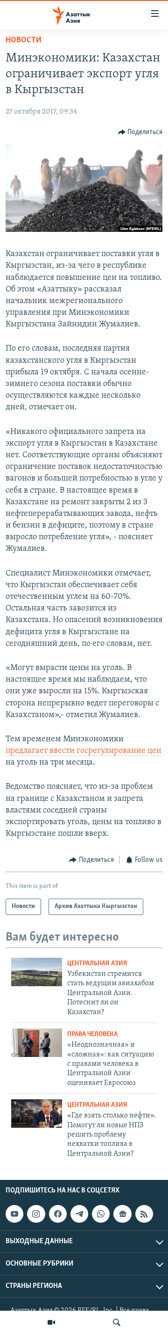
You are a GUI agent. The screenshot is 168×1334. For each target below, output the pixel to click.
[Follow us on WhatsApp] (101, 1214)
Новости (24, 40)
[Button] (140, 132)
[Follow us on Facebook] (58, 1214)
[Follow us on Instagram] (36, 1214)
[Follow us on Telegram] (79, 1214)
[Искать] (117, 1322)
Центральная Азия (97, 963)
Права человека (92, 1034)
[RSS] (144, 1214)
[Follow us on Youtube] (14, 1214)
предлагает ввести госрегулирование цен (83, 751)
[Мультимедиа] (51, 1322)
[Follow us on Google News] (122, 1214)
